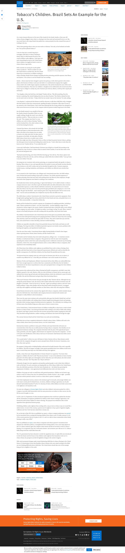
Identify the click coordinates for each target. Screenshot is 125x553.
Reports (45, 6)
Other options (96, 550)
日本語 (48, 2)
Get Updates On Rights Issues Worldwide (37, 532)
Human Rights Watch (36, 389)
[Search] (95, 3)
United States (39, 477)
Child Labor (33, 479)
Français (40, 2)
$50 (22, 463)
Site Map (49, 538)
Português (53, 2)
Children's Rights (24, 479)
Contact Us (26, 538)
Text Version (63, 538)
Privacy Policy (37, 538)
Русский (57, 2)
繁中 (32, 2)
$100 (31, 463)
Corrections (31, 538)
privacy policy (68, 550)
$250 (40, 463)
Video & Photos (53, 6)
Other (40, 466)
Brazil (33, 477)
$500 (22, 466)
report (31, 422)
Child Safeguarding (56, 538)
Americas (28, 477)
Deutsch (44, 2)
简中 (29, 2)
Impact (62, 6)
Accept (89, 549)
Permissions (44, 538)
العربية (26, 2)
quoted (69, 413)
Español (61, 2)
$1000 (31, 466)
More (66, 2)
